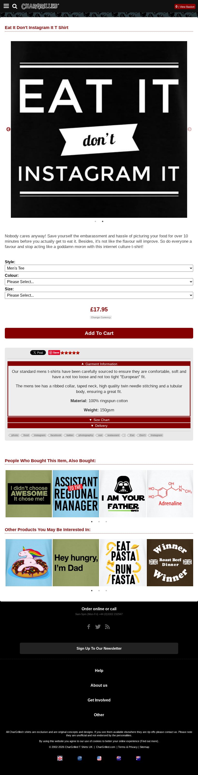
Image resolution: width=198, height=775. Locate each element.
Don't (142, 435)
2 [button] (102, 221)
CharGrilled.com (105, 746)
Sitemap (144, 746)
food (26, 435)
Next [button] (189, 129)
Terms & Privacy (128, 746)
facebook (56, 435)
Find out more (149, 741)
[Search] (16, 5)
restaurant (113, 435)
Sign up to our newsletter (99, 648)
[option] (99, 129)
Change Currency (101, 317)
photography (86, 435)
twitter (70, 435)
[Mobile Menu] (5, 6)
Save (56, 352)
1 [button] (95, 221)
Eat (132, 435)
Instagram (156, 435)
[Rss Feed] (107, 627)
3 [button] (106, 521)
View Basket (187, 6)
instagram (39, 435)
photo (15, 435)
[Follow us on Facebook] (88, 627)
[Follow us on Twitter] (98, 627)
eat (100, 435)
